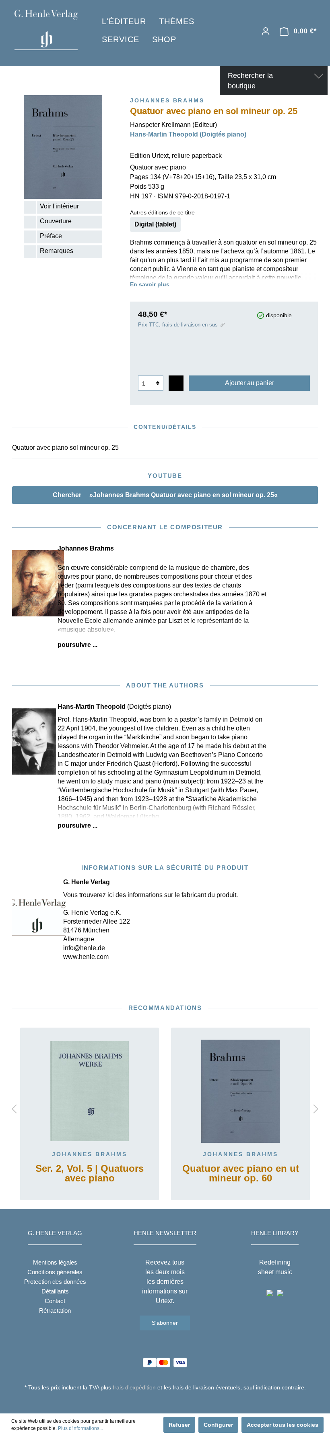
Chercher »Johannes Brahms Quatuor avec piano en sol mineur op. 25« (165, 495)
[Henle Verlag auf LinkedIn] (171, 1402)
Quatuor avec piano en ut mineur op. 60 (240, 1173)
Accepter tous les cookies (282, 1425)
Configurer (218, 1425)
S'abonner (165, 1323)
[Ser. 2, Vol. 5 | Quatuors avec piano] (90, 1091)
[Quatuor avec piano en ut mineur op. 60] (240, 1091)
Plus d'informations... (80, 1428)
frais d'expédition (134, 1387)
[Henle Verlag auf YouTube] (159, 1402)
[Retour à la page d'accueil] (46, 30)
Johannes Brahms (89, 1154)
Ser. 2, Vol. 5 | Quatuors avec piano (89, 1173)
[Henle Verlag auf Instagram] (165, 1402)
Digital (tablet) (155, 224)
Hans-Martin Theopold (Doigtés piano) (188, 134)
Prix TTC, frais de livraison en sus (178, 325)
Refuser (179, 1425)
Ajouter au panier (249, 382)
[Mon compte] (265, 31)
